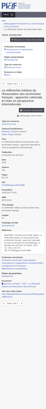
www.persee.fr (8, 225)
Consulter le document (32, 110)
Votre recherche (11, 26)
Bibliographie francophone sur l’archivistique (24, 23)
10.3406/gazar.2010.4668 (13, 185)
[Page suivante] (21, 83)
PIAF (4, 21)
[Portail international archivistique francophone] (23, 6)
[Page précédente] (4, 83)
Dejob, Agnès (8, 134)
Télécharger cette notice (30, 115)
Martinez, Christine (10, 131)
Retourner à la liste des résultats (28, 40)
